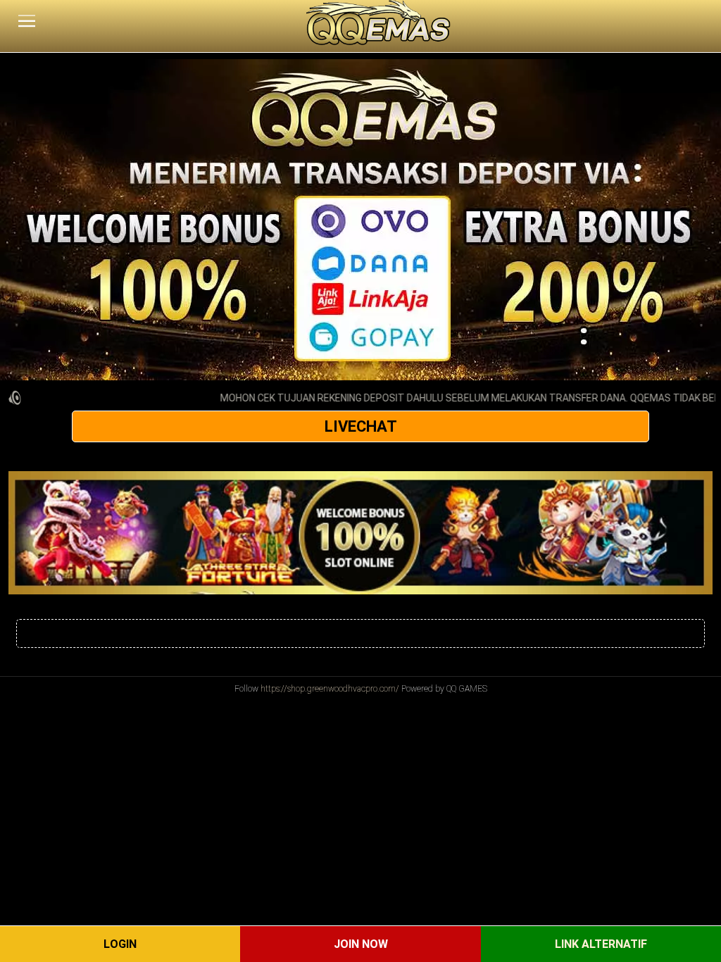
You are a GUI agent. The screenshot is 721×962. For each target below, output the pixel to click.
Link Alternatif (601, 944)
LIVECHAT (361, 426)
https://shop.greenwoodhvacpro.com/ (330, 689)
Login (120, 944)
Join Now (361, 944)
